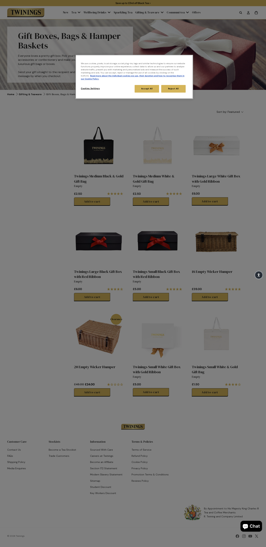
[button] (258, 275)
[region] (134, 77)
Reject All (173, 88)
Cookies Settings (90, 88)
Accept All (147, 88)
